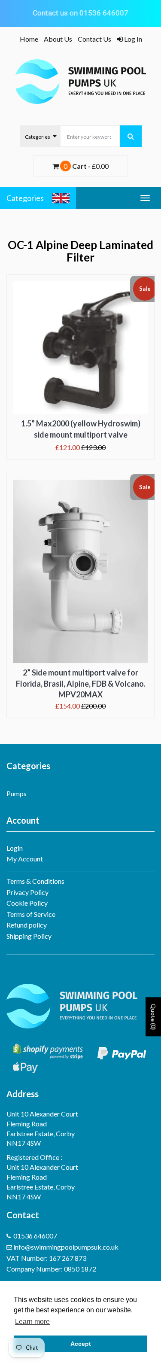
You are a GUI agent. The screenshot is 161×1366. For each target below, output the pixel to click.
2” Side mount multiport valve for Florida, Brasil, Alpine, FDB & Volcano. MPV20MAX (81, 683)
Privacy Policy (27, 892)
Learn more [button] (32, 1321)
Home (29, 39)
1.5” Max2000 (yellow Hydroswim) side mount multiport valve (80, 429)
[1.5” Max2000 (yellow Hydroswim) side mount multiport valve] (80, 347)
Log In (132, 39)
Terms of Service (30, 914)
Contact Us (94, 39)
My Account (24, 859)
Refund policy (26, 925)
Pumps (16, 793)
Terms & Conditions (35, 881)
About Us (58, 39)
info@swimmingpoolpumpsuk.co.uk (65, 1247)
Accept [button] (80, 1343)
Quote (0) (153, 1017)
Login (14, 848)
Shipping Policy (29, 936)
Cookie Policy (27, 903)
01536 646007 (35, 1236)
